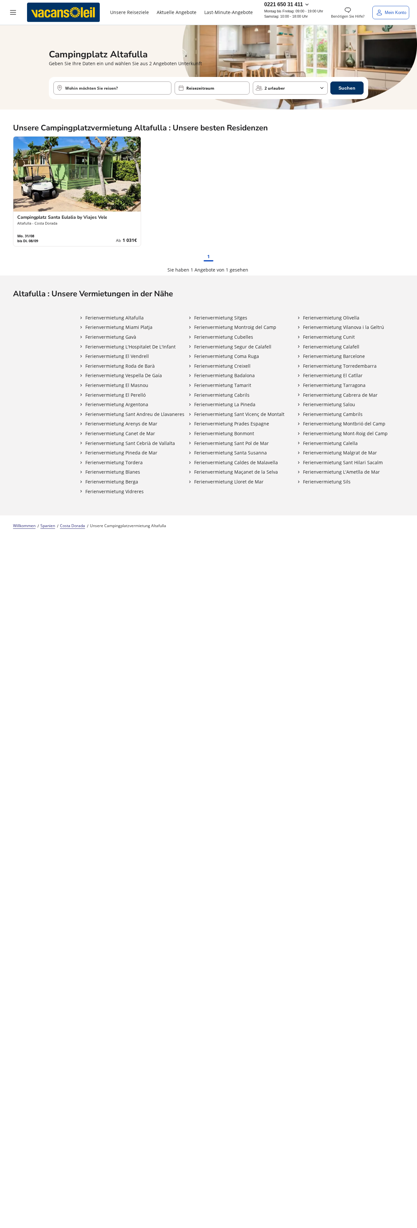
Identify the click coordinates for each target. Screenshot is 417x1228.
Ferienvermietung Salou (329, 404)
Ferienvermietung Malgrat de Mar (340, 453)
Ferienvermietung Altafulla (114, 318)
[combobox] (112, 88)
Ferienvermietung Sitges (220, 318)
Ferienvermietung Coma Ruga (226, 356)
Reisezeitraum (200, 88)
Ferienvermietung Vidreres (114, 491)
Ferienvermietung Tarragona (334, 385)
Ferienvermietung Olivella (331, 318)
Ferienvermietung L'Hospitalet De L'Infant (130, 347)
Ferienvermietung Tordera (114, 462)
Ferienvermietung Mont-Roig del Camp (345, 433)
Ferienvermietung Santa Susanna (230, 453)
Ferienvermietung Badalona (224, 375)
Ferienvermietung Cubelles (223, 337)
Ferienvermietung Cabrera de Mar (340, 395)
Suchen (346, 88)
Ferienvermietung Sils (327, 482)
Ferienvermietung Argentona (116, 404)
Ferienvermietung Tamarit (222, 385)
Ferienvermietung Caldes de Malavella (236, 462)
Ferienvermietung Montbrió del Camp (344, 424)
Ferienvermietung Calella (330, 443)
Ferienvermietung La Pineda (224, 404)
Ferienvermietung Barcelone (334, 356)
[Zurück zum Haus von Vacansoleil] (63, 12)
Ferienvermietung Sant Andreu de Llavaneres (134, 414)
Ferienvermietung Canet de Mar (120, 433)
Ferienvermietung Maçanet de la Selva (236, 472)
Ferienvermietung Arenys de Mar (121, 424)
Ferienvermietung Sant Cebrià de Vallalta (130, 443)
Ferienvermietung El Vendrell (117, 356)
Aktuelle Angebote (176, 12)
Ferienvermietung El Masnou (116, 385)
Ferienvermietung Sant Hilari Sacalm (343, 462)
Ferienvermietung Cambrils (333, 414)
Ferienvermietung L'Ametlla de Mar (341, 472)
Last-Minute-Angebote (228, 12)
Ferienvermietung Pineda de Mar (121, 453)
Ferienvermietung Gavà (110, 337)
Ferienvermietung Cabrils (222, 395)
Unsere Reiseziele (129, 12)
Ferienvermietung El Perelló (115, 395)
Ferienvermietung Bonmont (224, 433)
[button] (13, 12)
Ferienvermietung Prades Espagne (231, 424)
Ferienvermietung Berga (111, 482)
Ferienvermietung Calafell (331, 347)
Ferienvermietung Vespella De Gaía (123, 375)
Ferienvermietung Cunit (329, 337)
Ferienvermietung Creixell (222, 366)
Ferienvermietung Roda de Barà (120, 366)
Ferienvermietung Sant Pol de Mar (231, 443)
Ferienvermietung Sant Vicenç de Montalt (239, 414)
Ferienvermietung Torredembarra (340, 366)
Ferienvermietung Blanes (112, 472)
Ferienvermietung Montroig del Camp (235, 327)
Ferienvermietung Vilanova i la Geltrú (343, 327)
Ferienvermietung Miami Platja (118, 327)
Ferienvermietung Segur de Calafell (232, 347)
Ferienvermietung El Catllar (333, 375)
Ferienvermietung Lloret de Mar (229, 482)
